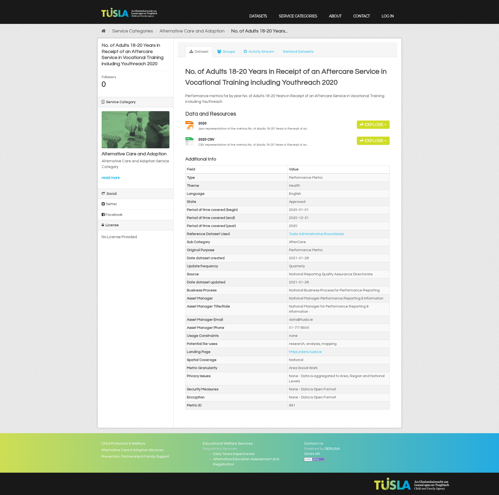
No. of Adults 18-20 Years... (259, 31)
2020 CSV (206, 139)
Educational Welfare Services (228, 443)
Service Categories (298, 16)
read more (111, 178)
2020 (202, 123)
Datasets (258, 16)
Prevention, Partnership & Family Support (135, 456)
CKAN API (312, 454)
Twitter (111, 204)
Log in (388, 16)
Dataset (201, 51)
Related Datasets (298, 51)
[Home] (103, 31)
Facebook (113, 215)
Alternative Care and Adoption (192, 31)
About (335, 16)
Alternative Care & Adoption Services (132, 450)
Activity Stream (261, 51)
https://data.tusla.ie (305, 352)
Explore (374, 124)
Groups (228, 51)
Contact (361, 16)
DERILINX (332, 449)
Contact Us (313, 443)
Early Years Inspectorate (234, 454)
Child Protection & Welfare (123, 443)
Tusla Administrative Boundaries (316, 234)
